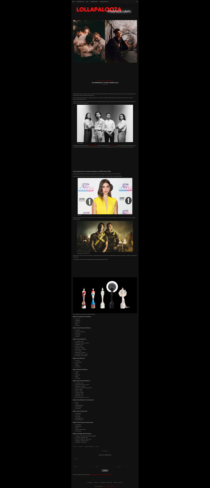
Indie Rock (102, 80)
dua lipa (75, 446)
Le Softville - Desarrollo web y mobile (109, 486)
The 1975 (96, 446)
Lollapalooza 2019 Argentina (89, 446)
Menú (73, 1)
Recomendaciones (94, 1)
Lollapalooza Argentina (109, 80)
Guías (87, 1)
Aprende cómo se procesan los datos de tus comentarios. (101, 474)
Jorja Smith (80, 446)
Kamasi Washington (113, 145)
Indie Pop (98, 80)
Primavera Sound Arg (104, 1)
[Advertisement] (105, 71)
